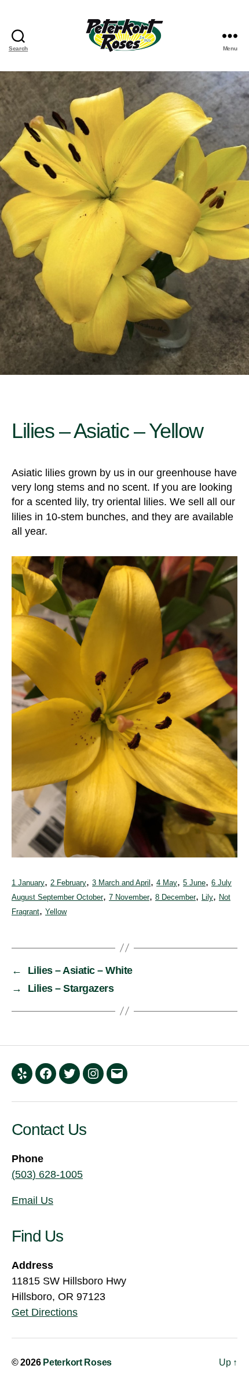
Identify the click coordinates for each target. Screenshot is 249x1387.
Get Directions (45, 1312)
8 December (175, 897)
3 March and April (121, 883)
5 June (194, 883)
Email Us (32, 1200)
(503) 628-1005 (47, 1174)
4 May (166, 883)
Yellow (56, 912)
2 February (68, 883)
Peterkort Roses (77, 1362)
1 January (28, 883)
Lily (207, 897)
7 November (129, 897)
